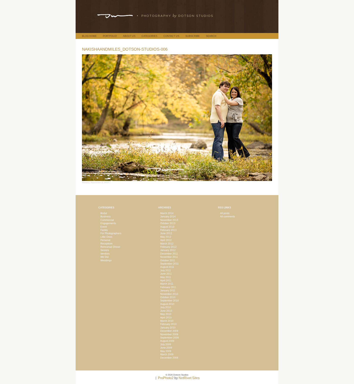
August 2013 (167, 226)
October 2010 (167, 297)
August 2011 (167, 267)
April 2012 (166, 240)
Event (103, 226)
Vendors (105, 253)
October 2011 (167, 260)
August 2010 (167, 304)
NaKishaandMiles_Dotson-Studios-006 (125, 49)
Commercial (107, 220)
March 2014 (167, 213)
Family (104, 230)
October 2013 (167, 223)
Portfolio (110, 36)
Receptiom (106, 243)
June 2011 (166, 273)
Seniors (104, 250)
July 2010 (165, 307)
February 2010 (168, 324)
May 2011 (165, 277)
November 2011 (169, 257)
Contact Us (171, 36)
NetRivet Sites (189, 378)
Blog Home (89, 36)
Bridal (103, 213)
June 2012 (166, 233)
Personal (105, 240)
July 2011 (165, 270)
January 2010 (168, 327)
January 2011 (167, 290)
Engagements (108, 223)
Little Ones (106, 236)
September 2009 (169, 337)
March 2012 (167, 243)
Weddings (106, 260)
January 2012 (168, 250)
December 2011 (169, 253)
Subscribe (192, 36)
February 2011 (168, 287)
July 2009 (165, 344)
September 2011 (169, 263)
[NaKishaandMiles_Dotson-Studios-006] (177, 180)
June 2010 (166, 310)
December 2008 (169, 357)
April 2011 (165, 280)
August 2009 (167, 341)
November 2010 (169, 294)
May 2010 (165, 314)
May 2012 (165, 236)
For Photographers (110, 233)
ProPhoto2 (166, 378)
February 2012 (168, 246)
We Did (104, 257)
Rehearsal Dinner (110, 246)
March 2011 (166, 283)
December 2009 (169, 330)
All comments (227, 216)
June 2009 (166, 347)
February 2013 (168, 230)
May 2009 (165, 351)
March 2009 (167, 354)
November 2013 (169, 220)
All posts (224, 213)
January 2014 (168, 216)
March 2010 (167, 320)
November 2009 (169, 334)
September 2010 (169, 300)
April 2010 (166, 317)
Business (105, 216)
